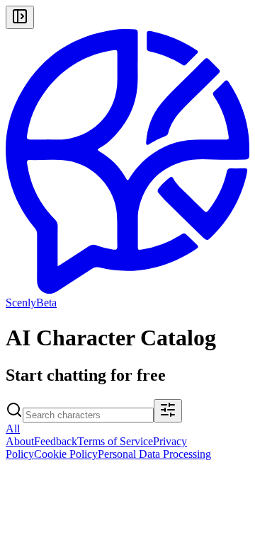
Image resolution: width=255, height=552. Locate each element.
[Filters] (168, 410)
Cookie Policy (66, 454)
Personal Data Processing (154, 454)
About (20, 441)
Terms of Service (115, 441)
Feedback (55, 441)
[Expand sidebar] (20, 17)
